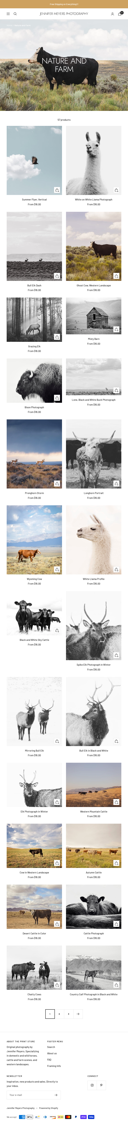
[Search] (15, 13)
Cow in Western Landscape (34, 872)
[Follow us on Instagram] (92, 1085)
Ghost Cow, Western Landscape (94, 285)
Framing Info (54, 1065)
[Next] (78, 1014)
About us (52, 1053)
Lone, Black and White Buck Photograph (94, 399)
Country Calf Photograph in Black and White (94, 994)
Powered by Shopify (48, 1108)
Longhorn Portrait (94, 492)
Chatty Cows (34, 994)
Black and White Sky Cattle (34, 639)
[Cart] (119, 13)
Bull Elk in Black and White (93, 750)
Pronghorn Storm (34, 492)
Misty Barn (94, 338)
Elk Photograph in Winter (34, 811)
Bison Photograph (34, 407)
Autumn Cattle (94, 872)
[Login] (112, 13)
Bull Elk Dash (34, 285)
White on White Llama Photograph (93, 199)
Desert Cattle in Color (34, 933)
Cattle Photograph (94, 933)
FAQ (49, 1059)
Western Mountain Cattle (93, 811)
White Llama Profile (93, 578)
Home (9, 25)
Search (51, 1046)
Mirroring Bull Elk (34, 750)
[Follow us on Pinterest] (101, 1085)
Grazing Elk (34, 346)
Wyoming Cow (34, 578)
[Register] (56, 1095)
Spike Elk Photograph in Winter (94, 664)
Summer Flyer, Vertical (34, 199)
